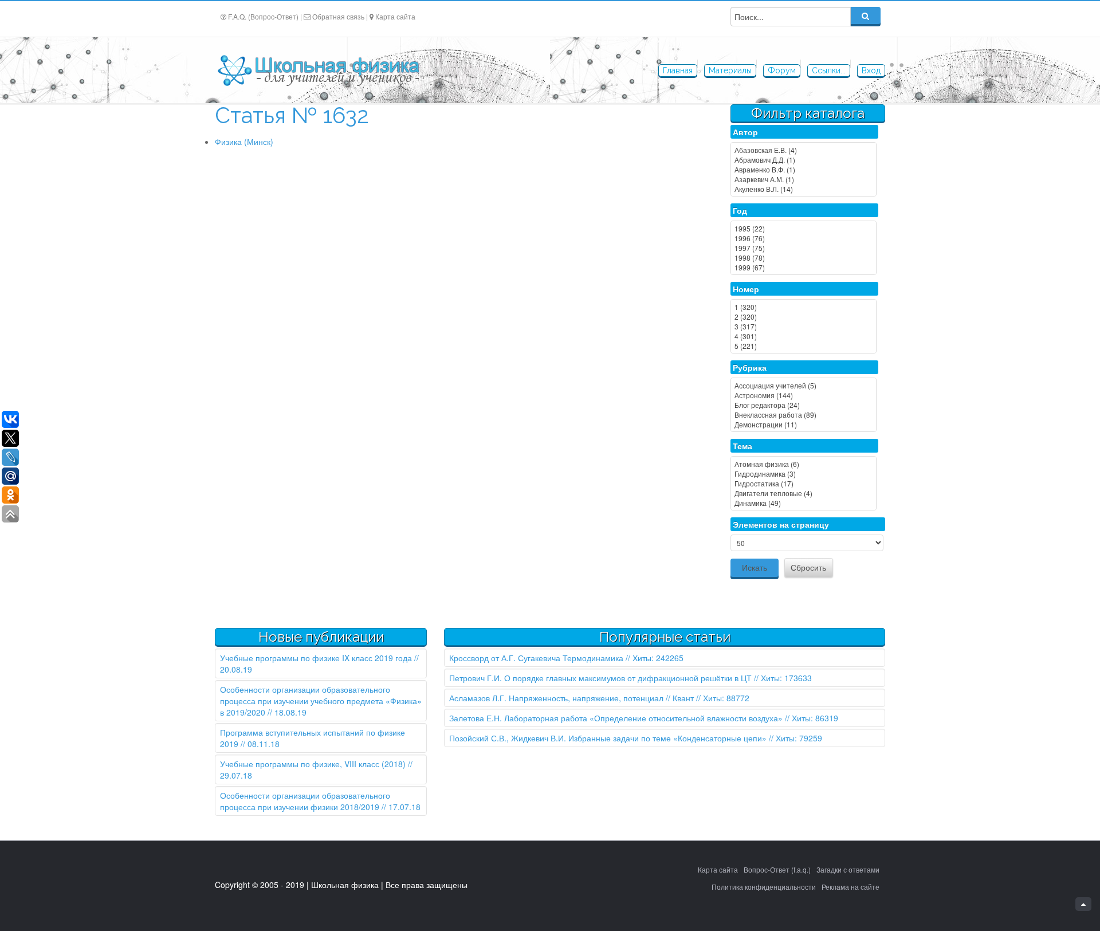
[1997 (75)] (803, 248)
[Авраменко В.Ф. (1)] (803, 169)
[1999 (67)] (803, 267)
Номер (746, 288)
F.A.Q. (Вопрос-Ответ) (263, 16)
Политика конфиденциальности (764, 886)
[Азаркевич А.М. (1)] (803, 179)
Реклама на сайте (850, 886)
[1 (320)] (803, 307)
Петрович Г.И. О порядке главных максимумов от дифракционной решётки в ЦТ (600, 677)
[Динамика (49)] (803, 503)
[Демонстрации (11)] (803, 424)
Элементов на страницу (781, 524)
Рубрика (750, 367)
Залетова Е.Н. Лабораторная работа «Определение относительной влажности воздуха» (616, 718)
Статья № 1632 (292, 115)
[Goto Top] (1083, 904)
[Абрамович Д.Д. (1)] (803, 159)
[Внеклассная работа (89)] (803, 414)
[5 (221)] (803, 346)
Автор (745, 132)
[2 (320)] (803, 316)
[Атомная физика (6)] (803, 464)
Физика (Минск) (244, 141)
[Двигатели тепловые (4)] (803, 493)
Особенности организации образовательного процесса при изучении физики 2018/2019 (305, 800)
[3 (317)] (803, 326)
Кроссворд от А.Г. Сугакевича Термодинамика (536, 657)
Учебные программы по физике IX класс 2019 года (316, 657)
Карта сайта (395, 16)
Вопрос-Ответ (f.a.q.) (777, 869)
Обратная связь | (340, 16)
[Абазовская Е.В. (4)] (803, 150)
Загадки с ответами (847, 869)
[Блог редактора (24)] (803, 405)
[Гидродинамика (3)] (803, 473)
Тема (742, 445)
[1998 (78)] (803, 257)
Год (740, 210)
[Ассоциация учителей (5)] (803, 385)
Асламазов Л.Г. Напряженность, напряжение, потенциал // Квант (571, 698)
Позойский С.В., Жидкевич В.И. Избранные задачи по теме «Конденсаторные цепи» (608, 738)
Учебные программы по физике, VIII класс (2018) (313, 763)
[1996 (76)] (803, 238)
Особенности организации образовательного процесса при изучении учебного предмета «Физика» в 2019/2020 (321, 700)
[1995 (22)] (803, 228)
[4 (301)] (803, 336)
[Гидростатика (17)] (803, 483)
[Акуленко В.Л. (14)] (803, 189)
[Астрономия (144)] (803, 395)
